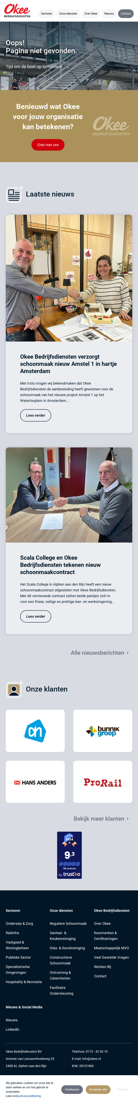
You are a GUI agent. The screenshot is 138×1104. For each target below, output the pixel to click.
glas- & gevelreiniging (67, 948)
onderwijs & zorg (19, 923)
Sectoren (46, 13)
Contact (126, 13)
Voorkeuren (72, 1089)
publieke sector (18, 957)
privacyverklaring (30, 1096)
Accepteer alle (98, 1089)
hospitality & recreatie (24, 982)
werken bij (102, 967)
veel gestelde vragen (111, 957)
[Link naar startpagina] (17, 11)
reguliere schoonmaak (68, 923)
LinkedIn (12, 1029)
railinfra (12, 933)
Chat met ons (48, 145)
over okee (102, 923)
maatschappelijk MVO (111, 948)
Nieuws (109, 13)
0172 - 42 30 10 (97, 1051)
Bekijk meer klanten (99, 818)
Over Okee (90, 13)
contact (100, 976)
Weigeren (123, 1089)
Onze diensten (68, 13)
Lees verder (35, 415)
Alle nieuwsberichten (97, 652)
